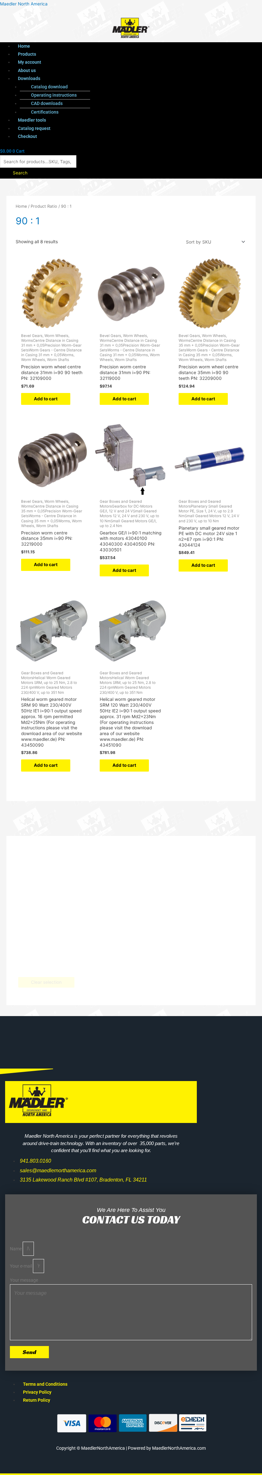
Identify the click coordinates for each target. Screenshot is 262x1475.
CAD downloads (47, 103)
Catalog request (34, 128)
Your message (24, 1280)
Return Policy (36, 1400)
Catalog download (49, 86)
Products (27, 54)
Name (16, 1248)
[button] (118, 79)
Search (20, 172)
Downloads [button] (29, 78)
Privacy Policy (37, 1392)
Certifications (44, 112)
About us (27, 70)
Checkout (27, 136)
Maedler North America (24, 3)
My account (29, 62)
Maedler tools (32, 120)
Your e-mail (21, 1266)
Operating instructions (54, 95)
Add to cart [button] (46, 398)
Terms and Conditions (45, 1384)
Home (24, 46)
